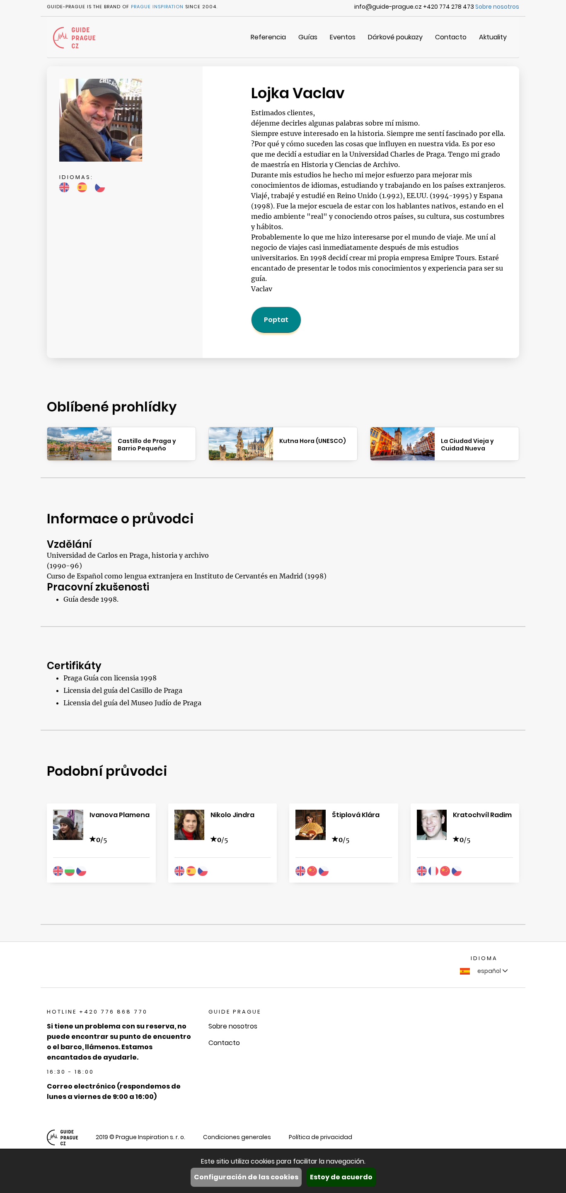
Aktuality (493, 37)
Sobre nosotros (497, 6)
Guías (307, 37)
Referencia (268, 37)
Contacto (451, 37)
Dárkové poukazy (395, 37)
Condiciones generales (237, 1137)
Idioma (484, 958)
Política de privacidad (320, 1137)
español (489, 971)
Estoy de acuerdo (341, 1177)
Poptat (276, 319)
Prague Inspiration (157, 6)
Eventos (343, 37)
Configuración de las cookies (246, 1177)
